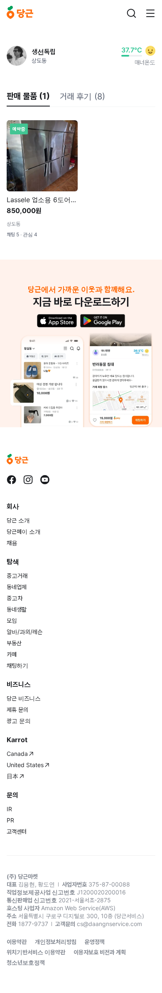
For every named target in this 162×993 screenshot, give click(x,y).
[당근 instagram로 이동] (28, 480)
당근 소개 (18, 520)
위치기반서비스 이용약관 (36, 952)
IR (9, 808)
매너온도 (145, 62)
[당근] (20, 13)
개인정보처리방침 (55, 941)
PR (10, 820)
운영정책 (95, 941)
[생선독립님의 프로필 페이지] (17, 56)
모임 (12, 620)
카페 (12, 654)
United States (25, 764)
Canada (17, 753)
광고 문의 (19, 720)
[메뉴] (150, 13)
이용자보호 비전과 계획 (100, 952)
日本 (12, 776)
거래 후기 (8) (82, 97)
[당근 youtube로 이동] (45, 480)
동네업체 (17, 586)
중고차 (14, 598)
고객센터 (17, 831)
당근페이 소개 (24, 531)
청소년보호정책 (26, 962)
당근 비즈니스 (24, 698)
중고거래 (17, 575)
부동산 (14, 642)
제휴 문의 (17, 709)
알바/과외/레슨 (24, 631)
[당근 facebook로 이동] (12, 480)
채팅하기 (17, 665)
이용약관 (17, 941)
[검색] (131, 13)
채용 (12, 542)
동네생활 (17, 609)
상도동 (39, 60)
